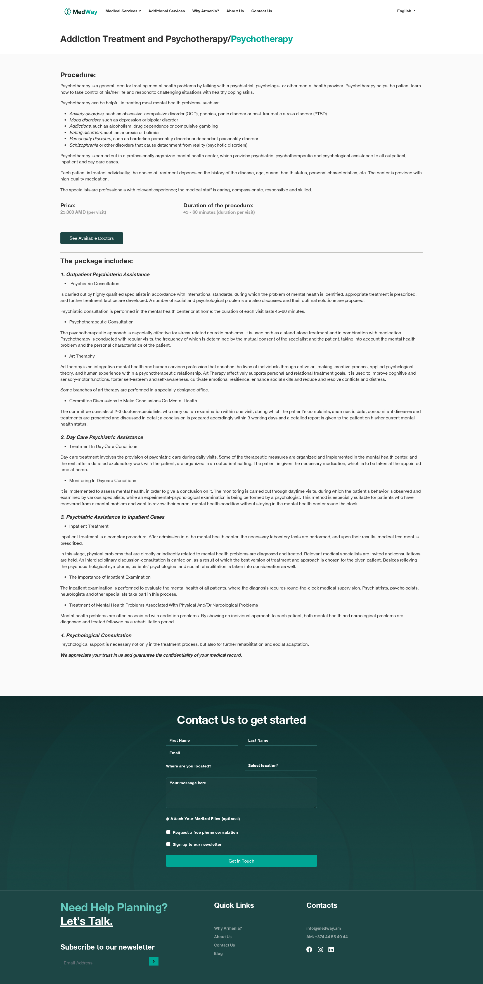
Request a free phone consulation (205, 832)
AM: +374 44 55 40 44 (327, 936)
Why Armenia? (205, 10)
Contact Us (261, 10)
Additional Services (166, 10)
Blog (218, 953)
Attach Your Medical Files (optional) (204, 818)
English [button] (404, 10)
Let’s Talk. (86, 920)
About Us (235, 10)
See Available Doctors (92, 238)
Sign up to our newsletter (197, 844)
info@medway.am (323, 928)
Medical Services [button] (122, 10)
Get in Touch (241, 860)
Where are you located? (188, 766)
